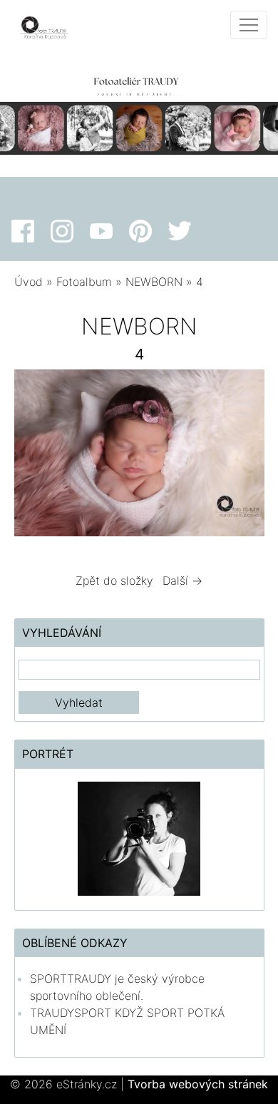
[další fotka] (241, 456)
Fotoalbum (84, 282)
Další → (182, 580)
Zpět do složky (114, 580)
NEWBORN (155, 282)
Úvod (28, 282)
